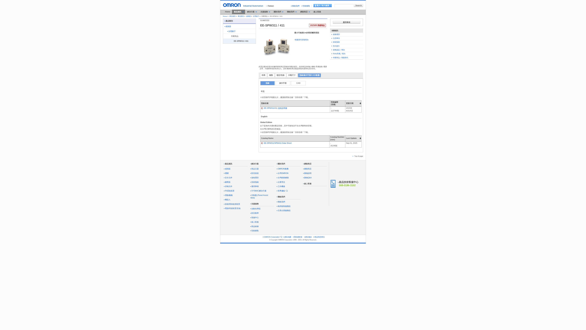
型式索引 (336, 46)
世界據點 (281, 191)
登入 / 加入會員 (323, 5)
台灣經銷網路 (283, 178)
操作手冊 (283, 83)
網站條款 (308, 237)
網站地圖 (287, 237)
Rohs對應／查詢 (339, 54)
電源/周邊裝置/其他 (233, 208)
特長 (263, 75)
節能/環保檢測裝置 (232, 204)
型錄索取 (306, 6)
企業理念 (281, 182)
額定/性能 (280, 75)
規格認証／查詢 (339, 50)
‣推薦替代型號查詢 (301, 40)
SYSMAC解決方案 (258, 191)
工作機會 (281, 186)
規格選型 (336, 34)
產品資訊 (232, 16)
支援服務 (255, 204)
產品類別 (241, 16)
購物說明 (307, 173)
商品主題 (255, 169)
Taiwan (271, 6)
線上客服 (317, 12)
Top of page (358, 156)
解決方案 (255, 164)
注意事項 (336, 38)
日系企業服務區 (284, 210)
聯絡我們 (295, 6)
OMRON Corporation (272, 237)
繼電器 (227, 182)
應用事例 (346, 22)
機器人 (227, 200)
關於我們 (281, 164)
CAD (298, 83)
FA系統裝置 (229, 191)
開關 (227, 173)
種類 (271, 75)
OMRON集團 (283, 169)
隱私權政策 (298, 237)
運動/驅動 (229, 195)
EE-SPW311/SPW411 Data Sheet (277, 143)
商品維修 (255, 226)
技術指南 (336, 42)
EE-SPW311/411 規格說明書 (275, 108)
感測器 (248, 16)
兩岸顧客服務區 (284, 206)
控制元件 (228, 186)
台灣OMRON (283, 173)
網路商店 (307, 164)
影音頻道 (255, 173)
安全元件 (228, 178)
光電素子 (256, 16)
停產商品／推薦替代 (340, 58)
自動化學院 (255, 209)
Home (227, 12)
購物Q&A (308, 178)
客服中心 (255, 217)
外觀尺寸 (292, 75)
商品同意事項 (320, 237)
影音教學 (255, 213)
